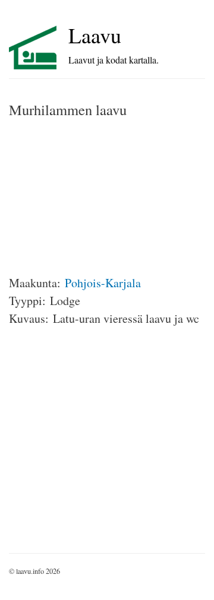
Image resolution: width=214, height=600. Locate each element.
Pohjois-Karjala (103, 283)
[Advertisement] (98, 197)
